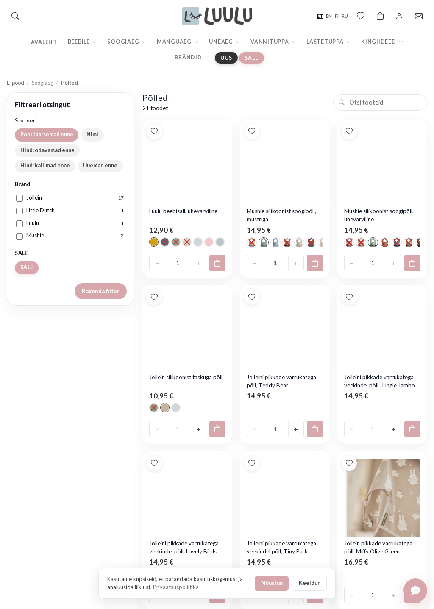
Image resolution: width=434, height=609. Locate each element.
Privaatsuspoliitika (176, 587)
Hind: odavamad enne (47, 150)
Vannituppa (270, 42)
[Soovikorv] (360, 16)
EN (329, 16)
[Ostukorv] (380, 16)
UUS (226, 58)
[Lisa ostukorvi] (217, 263)
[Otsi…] (15, 16)
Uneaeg (221, 42)
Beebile (79, 42)
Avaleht (44, 42)
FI (337, 16)
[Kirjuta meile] (415, 590)
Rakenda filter (101, 291)
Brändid (189, 57)
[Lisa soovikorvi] (154, 131)
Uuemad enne (100, 165)
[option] (154, 242)
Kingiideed (379, 42)
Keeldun (309, 582)
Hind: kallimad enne (45, 165)
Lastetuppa (325, 42)
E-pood (15, 82)
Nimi (92, 134)
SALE (251, 58)
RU (345, 16)
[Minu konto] (399, 16)
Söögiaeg (123, 42)
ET (320, 16)
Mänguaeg (175, 42)
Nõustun (272, 582)
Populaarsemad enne (46, 134)
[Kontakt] (418, 16)
